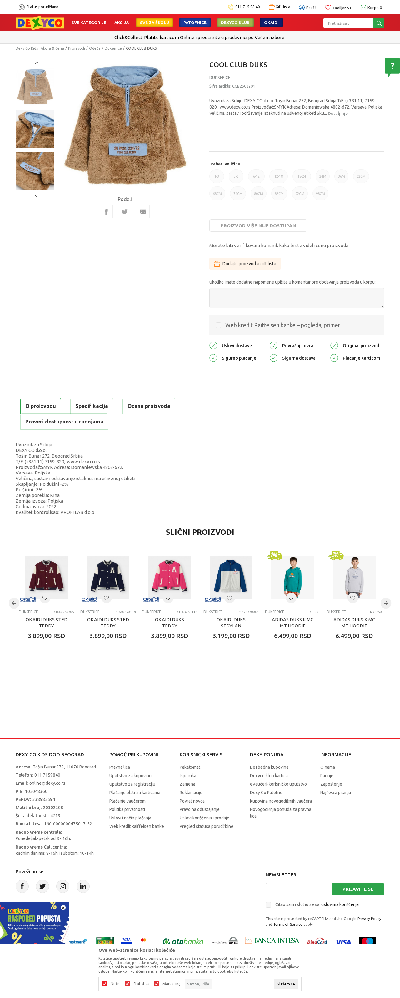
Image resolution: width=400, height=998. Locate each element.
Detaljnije (338, 113)
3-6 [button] (236, 179)
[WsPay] (225, 942)
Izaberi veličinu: (225, 163)
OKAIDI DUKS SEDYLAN (231, 622)
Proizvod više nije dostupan (258, 225)
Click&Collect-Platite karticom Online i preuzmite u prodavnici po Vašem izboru (199, 37)
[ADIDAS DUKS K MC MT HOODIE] (292, 577)
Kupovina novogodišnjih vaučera (281, 800)
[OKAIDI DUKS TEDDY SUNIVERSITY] (169, 577)
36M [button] (341, 179)
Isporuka (188, 775)
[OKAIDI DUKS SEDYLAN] (231, 577)
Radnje (326, 775)
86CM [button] (279, 196)
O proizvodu (40, 406)
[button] (45, 598)
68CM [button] (217, 196)
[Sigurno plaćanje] (213, 357)
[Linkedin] (83, 886)
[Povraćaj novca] (274, 345)
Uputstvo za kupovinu (130, 775)
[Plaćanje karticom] (334, 357)
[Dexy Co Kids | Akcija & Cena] (40, 22)
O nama (327, 767)
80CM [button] (258, 196)
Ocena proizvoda (149, 406)
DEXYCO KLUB (235, 22)
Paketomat (190, 767)
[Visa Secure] (126, 942)
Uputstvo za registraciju (132, 784)
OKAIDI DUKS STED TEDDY (47, 622)
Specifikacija (91, 406)
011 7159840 (47, 775)
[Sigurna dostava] (274, 357)
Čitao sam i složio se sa (317, 904)
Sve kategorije (89, 22)
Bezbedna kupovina (269, 767)
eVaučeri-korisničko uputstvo (278, 784)
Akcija (121, 22)
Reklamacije (191, 792)
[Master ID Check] (146, 942)
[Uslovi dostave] (213, 345)
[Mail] (143, 211)
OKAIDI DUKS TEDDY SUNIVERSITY (169, 626)
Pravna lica (119, 767)
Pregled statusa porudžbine (206, 826)
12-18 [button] (278, 179)
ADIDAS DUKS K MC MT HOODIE (292, 622)
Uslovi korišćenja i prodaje (204, 817)
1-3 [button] (217, 179)
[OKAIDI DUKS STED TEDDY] (46, 577)
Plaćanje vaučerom (127, 800)
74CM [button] (237, 196)
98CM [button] (320, 196)
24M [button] (322, 179)
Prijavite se (357, 889)
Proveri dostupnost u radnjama (64, 421)
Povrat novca (192, 800)
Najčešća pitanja (335, 792)
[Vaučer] (105, 942)
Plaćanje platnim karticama (134, 792)
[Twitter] (42, 886)
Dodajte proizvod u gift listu (249, 263)
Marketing (171, 984)
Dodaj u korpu (52, 672)
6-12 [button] (256, 179)
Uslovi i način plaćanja (130, 817)
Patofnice (195, 22)
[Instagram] (63, 886)
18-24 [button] (302, 179)
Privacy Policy (369, 919)
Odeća (95, 48)
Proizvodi (76, 48)
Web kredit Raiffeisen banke (136, 826)
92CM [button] (299, 196)
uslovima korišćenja (340, 904)
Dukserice (113, 48)
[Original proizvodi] (334, 345)
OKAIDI (271, 22)
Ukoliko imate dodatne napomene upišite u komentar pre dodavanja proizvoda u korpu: (292, 282)
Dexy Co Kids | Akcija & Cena (40, 48)
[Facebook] (106, 211)
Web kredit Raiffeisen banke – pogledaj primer (282, 325)
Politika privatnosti (127, 809)
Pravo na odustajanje (200, 809)
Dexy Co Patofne (266, 792)
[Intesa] (272, 942)
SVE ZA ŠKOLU (154, 22)
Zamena (187, 784)
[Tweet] (124, 211)
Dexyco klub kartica (269, 775)
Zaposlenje (331, 784)
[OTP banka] (183, 942)
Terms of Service (287, 924)
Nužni (116, 984)
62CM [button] (361, 179)
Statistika (141, 984)
